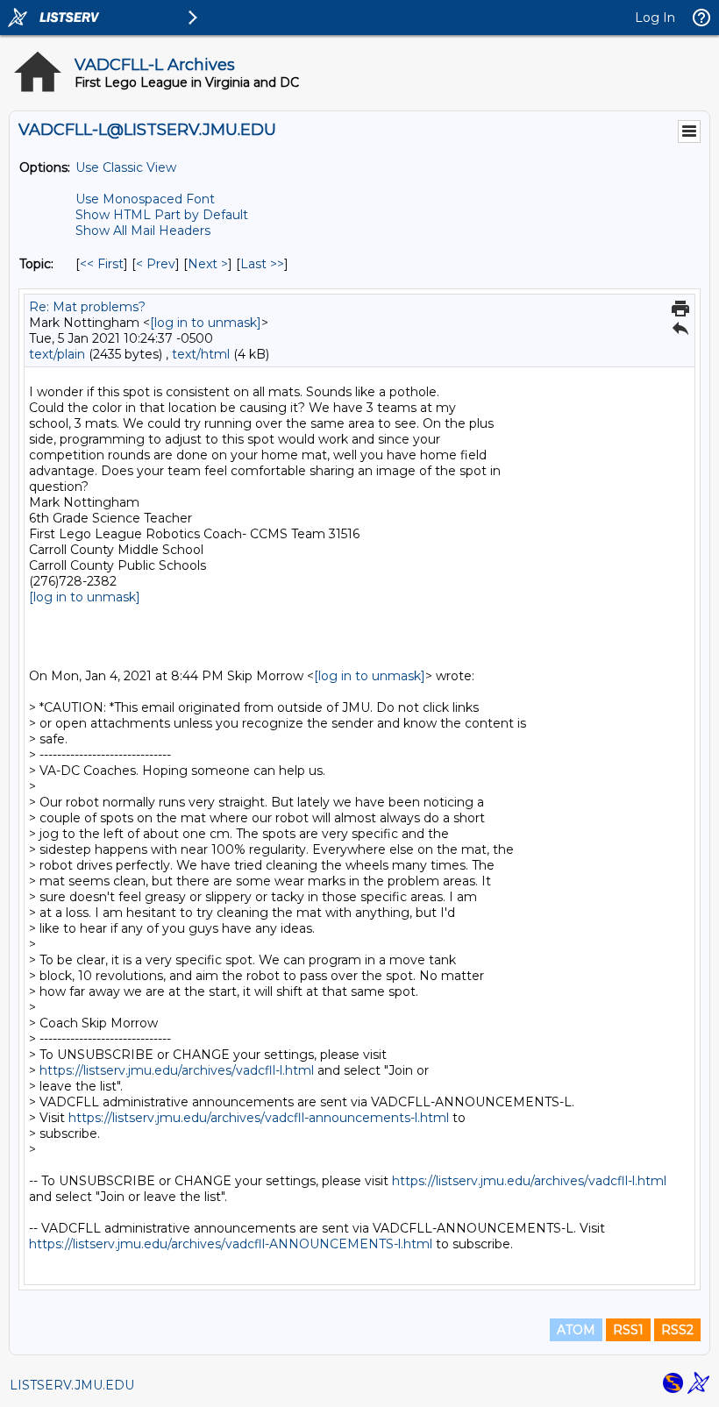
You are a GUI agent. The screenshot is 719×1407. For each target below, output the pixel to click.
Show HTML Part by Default (161, 215)
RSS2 (677, 1330)
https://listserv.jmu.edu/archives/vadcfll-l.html (176, 1070)
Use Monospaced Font (145, 199)
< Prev (155, 264)
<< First (102, 264)
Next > (208, 264)
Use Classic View (125, 167)
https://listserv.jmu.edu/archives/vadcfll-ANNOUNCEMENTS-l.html (230, 1244)
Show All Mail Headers (142, 230)
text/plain (57, 354)
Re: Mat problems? (87, 307)
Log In (655, 17)
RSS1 (628, 1330)
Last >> (262, 264)
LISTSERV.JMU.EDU (72, 1385)
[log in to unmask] (205, 322)
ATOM (576, 1330)
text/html (201, 354)
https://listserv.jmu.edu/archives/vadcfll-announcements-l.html (258, 1118)
